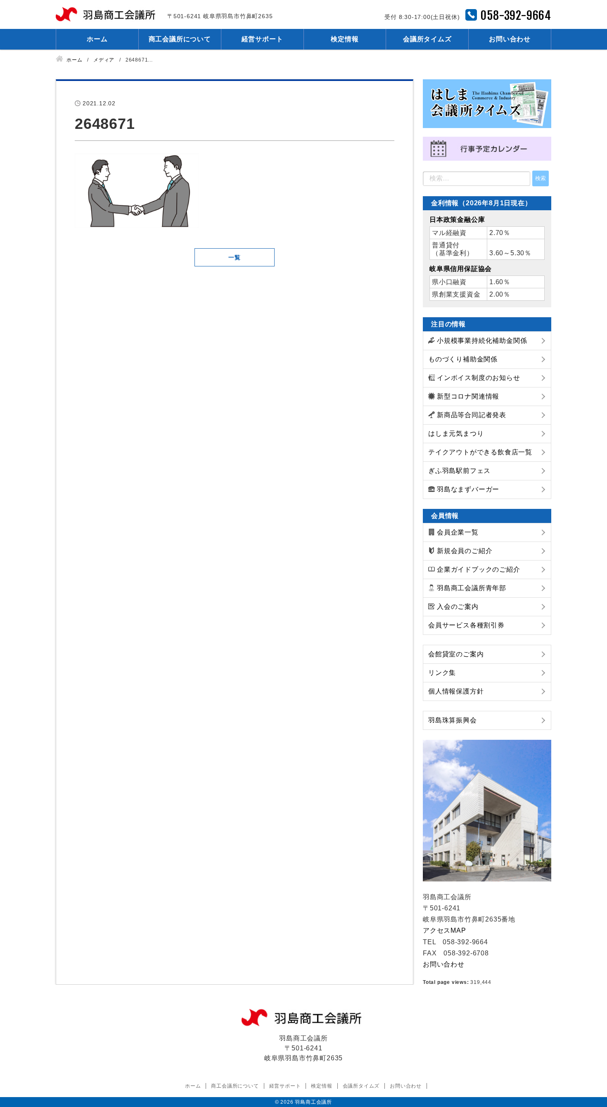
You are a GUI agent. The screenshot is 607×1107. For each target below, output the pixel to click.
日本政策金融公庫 (457, 219)
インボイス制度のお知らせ (478, 377)
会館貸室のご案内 (456, 654)
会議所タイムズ (427, 39)
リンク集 (442, 672)
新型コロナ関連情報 (468, 396)
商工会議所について (180, 39)
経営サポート (262, 39)
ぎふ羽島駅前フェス (459, 470)
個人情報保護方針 (456, 691)
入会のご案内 (458, 606)
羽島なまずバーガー (468, 489)
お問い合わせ (510, 39)
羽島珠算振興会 (452, 720)
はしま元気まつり (456, 433)
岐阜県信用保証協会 (460, 268)
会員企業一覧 (458, 532)
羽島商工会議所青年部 (471, 588)
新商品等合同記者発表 (471, 414)
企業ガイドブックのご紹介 (478, 569)
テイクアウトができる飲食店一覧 (480, 452)
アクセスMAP (444, 930)
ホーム (97, 39)
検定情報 (344, 39)
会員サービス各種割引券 (466, 625)
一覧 (234, 257)
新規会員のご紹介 (464, 550)
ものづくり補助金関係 (463, 359)
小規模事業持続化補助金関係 (482, 340)
